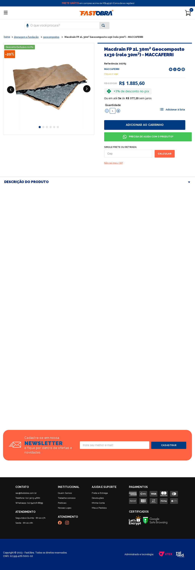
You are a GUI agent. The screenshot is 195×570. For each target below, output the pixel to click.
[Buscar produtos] (104, 25)
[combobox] (97, 25)
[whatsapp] (175, 69)
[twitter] (179, 69)
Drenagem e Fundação (26, 37)
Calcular (165, 153)
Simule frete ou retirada (120, 147)
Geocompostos (51, 37)
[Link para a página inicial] (7, 37)
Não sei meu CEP (113, 163)
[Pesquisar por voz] (27, 25)
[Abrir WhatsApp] (185, 560)
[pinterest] (183, 69)
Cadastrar (168, 445)
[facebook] (170, 69)
